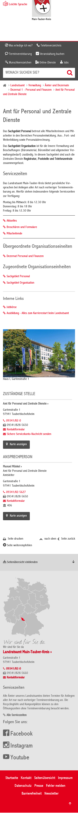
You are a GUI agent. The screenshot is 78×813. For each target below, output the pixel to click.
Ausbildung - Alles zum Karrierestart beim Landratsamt (38, 313)
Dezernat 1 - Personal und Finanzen (31, 90)
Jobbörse (12, 307)
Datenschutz (23, 786)
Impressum (65, 778)
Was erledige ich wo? (20, 45)
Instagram (21, 746)
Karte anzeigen (18, 444)
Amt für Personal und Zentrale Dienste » (25, 403)
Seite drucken (15, 539)
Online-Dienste (47, 62)
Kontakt (26, 778)
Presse (38, 786)
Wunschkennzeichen (19, 62)
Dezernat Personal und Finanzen (25, 256)
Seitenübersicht (44, 778)
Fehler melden (55, 786)
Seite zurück (67, 539)
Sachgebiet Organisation (20, 283)
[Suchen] (70, 72)
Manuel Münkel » (12, 466)
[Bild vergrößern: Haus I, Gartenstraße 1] (39, 353)
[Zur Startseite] (41, 10)
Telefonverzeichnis (50, 45)
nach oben (50, 539)
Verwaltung (34, 85)
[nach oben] (70, 804)
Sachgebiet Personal (18, 276)
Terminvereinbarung (20, 54)
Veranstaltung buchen (51, 54)
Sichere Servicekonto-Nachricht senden (29, 434)
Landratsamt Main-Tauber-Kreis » (27, 652)
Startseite (11, 778)
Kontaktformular (16, 429)
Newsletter (51, 794)
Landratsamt (17, 85)
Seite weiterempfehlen (19, 545)
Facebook (21, 734)
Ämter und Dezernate (57, 85)
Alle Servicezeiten (17, 715)
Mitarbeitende (14, 233)
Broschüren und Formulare (22, 227)
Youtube (19, 758)
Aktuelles (12, 221)
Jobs (66, 62)
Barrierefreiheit (32, 794)
